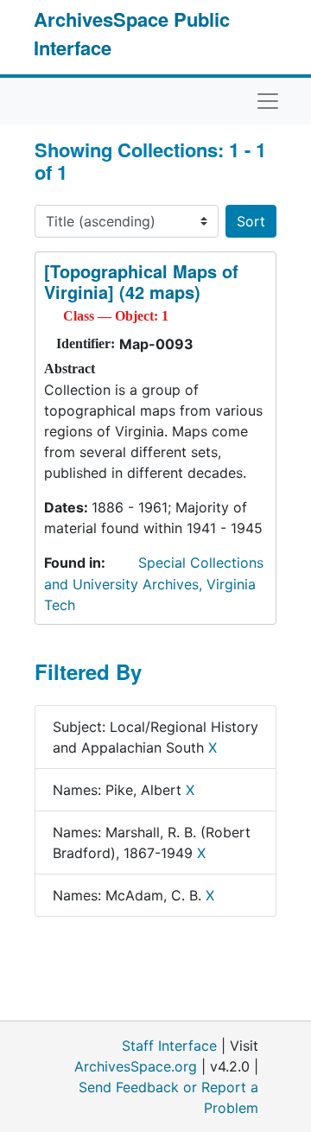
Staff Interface (169, 1045)
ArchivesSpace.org (135, 1066)
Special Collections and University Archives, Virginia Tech (153, 584)
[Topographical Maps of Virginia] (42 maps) (141, 281)
